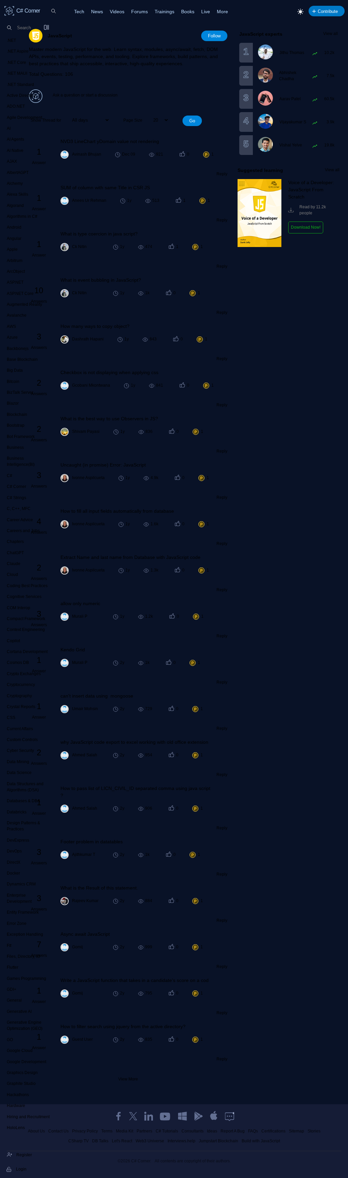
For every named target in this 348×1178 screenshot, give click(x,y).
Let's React (122, 1141)
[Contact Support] (229, 1116)
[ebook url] (259, 245)
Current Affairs (20, 728)
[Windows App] (182, 1116)
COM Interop (18, 607)
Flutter (12, 967)
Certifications (273, 1131)
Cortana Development (27, 651)
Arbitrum (14, 260)
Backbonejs (18, 348)
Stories (314, 1131)
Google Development (26, 1061)
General (14, 1000)
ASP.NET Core (20, 293)
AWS (11, 326)
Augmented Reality (24, 304)
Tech (79, 11)
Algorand (15, 205)
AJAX (12, 161)
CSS (11, 717)
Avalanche (17, 315)
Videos (117, 11)
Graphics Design (22, 1072)
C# (9, 475)
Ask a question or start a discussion (85, 95)
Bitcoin (13, 381)
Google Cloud (20, 1050)
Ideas (212, 1131)
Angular (14, 238)
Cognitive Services (24, 596)
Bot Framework (21, 436)
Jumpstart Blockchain (218, 1141)
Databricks (17, 812)
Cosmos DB (18, 662)
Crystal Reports (21, 706)
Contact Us (58, 1131)
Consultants (192, 1131)
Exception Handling (25, 934)
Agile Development (24, 117)
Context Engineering (26, 629)
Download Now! (305, 227)
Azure (12, 337)
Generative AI (19, 1011)
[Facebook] (118, 1116)
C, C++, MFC (19, 508)
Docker (13, 873)
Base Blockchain (22, 359)
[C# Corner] (9, 10)
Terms (106, 1131)
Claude (13, 563)
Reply (221, 174)
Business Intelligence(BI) (21, 461)
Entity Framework (23, 912)
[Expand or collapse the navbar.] (47, 28)
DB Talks (100, 1141)
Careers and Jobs (23, 530)
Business (15, 447)
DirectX (13, 862)
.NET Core (16, 62)
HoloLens (16, 1127)
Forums (139, 11)
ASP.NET (15, 282)
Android (14, 227)
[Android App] (198, 1116)
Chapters (15, 541)
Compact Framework (26, 618)
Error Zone (17, 923)
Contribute (328, 11)
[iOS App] (213, 1116)
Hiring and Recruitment (28, 1116)
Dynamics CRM (21, 884)
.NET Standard (20, 84)
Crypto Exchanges (24, 673)
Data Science (19, 772)
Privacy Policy (85, 1131)
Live (205, 11)
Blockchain (17, 414)
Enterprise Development (19, 898)
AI (9, 128)
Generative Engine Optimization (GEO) (24, 1025)
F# (9, 945)
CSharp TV (78, 1141)
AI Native (15, 150)
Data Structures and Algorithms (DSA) (25, 786)
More (222, 11)
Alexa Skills (17, 194)
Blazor (13, 403)
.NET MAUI (17, 73)
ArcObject (16, 271)
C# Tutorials (167, 1131)
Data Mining (18, 761)
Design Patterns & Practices (23, 826)
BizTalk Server (20, 392)
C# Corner (16, 486)
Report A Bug (233, 1131)
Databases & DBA (23, 800)
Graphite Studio (21, 1083)
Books (187, 11)
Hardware (16, 1105)
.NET (11, 40)
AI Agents (15, 139)
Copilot (13, 640)
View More (128, 1079)
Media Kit (124, 1131)
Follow (214, 35)
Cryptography (19, 695)
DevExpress (18, 840)
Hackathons (18, 1094)
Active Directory (21, 95)
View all (330, 33)
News (97, 11)
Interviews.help (181, 1141)
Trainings (164, 11)
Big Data (15, 370)
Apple (12, 249)
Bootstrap (15, 425)
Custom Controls (22, 739)
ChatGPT (15, 552)
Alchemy (15, 183)
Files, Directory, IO (23, 956)
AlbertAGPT (18, 172)
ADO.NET (16, 106)
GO (10, 1039)
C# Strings (16, 497)
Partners (144, 1131)
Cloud (12, 574)
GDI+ (11, 989)
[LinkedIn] (148, 1116)
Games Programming (26, 978)
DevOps (14, 851)
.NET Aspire (18, 51)
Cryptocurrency (21, 684)
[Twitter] (133, 1116)
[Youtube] (165, 1116)
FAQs (253, 1131)
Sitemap (296, 1131)
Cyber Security (20, 750)
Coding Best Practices (27, 585)
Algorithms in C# (22, 216)
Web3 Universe (150, 1141)
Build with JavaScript (261, 1141)
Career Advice (20, 519)
